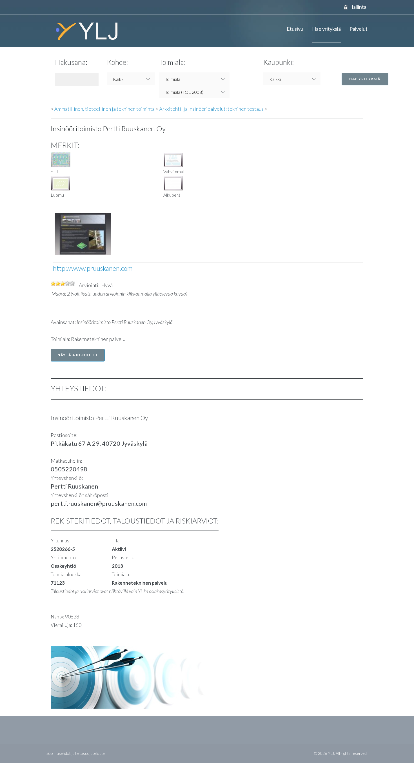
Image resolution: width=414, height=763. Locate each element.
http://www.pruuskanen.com (93, 268)
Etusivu (295, 29)
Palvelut (359, 29)
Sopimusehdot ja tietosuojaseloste (75, 753)
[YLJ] (84, 31)
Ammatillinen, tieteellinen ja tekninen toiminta (104, 109)
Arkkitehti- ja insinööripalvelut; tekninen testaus (211, 109)
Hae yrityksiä (326, 29)
